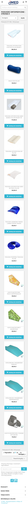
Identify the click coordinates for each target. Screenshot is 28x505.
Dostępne (9, 18)
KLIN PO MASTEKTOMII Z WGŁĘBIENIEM (14, 328)
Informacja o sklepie (8, 499)
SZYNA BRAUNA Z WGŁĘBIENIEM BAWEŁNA (14, 363)
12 (21, 453)
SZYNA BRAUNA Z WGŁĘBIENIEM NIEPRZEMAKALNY (14, 398)
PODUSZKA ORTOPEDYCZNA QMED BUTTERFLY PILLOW (14, 187)
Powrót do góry (19, 459)
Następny (22, 454)
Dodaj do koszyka (15, 55)
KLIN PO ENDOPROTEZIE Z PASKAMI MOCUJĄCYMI (14, 434)
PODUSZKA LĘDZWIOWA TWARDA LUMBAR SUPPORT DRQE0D (14, 222)
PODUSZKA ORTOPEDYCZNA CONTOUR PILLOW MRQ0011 (14, 46)
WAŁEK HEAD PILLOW (14, 81)
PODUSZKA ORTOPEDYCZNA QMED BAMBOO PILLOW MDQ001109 (14, 116)
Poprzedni (7, 453)
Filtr (22, 18)
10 (17, 453)
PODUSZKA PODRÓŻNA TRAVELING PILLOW (14, 257)
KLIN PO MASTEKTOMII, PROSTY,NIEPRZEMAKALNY (14, 293)
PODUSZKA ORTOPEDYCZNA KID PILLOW (14, 152)
